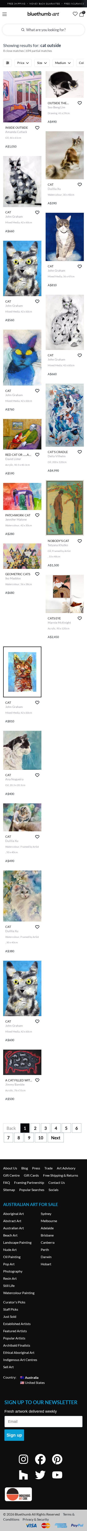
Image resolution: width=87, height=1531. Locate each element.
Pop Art (9, 1264)
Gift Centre (11, 1175)
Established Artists (17, 1324)
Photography (12, 1271)
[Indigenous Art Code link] (43, 1494)
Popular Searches (31, 1190)
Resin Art (10, 1278)
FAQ (6, 1182)
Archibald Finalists (16, 1345)
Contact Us (56, 1182)
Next (55, 1137)
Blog (24, 1168)
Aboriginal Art (13, 1214)
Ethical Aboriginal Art (18, 1352)
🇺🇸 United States (32, 1382)
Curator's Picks (14, 1302)
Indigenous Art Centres (20, 1360)
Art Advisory (66, 1168)
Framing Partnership (29, 1182)
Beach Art (10, 1235)
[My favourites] (75, 13)
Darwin (46, 1257)
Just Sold (9, 1316)
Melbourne (49, 1221)
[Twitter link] (43, 1480)
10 (40, 1137)
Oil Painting (11, 1257)
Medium (60, 63)
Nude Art (10, 1250)
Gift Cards (31, 1175)
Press (36, 1168)
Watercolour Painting (18, 1293)
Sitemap (9, 1190)
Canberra (47, 1242)
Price (20, 63)
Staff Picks (10, 1309)
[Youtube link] (60, 1480)
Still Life (9, 1286)
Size (39, 63)
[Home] (43, 14)
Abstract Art (12, 1221)
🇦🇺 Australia (29, 1377)
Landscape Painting (17, 1242)
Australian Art (13, 1228)
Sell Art (8, 1367)
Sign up (14, 1435)
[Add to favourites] (37, 128)
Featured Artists (15, 1331)
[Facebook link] (43, 1465)
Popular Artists (14, 1338)
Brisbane (47, 1235)
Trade (48, 1168)
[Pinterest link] (60, 1465)
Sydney (46, 1214)
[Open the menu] (4, 14)
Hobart (46, 1264)
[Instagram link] (26, 1465)
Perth (45, 1250)
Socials (53, 1190)
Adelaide (47, 1228)
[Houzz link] (26, 1480)
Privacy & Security (36, 1519)
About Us (10, 1168)
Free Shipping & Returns (60, 1175)
